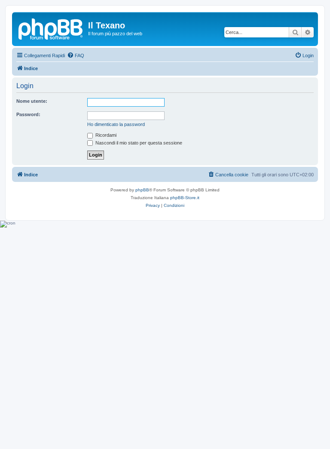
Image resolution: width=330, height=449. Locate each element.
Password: (28, 114)
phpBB (142, 190)
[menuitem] (75, 55)
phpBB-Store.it (184, 197)
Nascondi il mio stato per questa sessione (138, 142)
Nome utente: (31, 101)
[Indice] (51, 28)
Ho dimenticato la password (116, 124)
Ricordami (105, 135)
